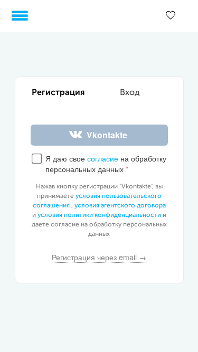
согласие (102, 158)
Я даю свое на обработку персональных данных (105, 164)
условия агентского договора (120, 206)
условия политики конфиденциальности (99, 215)
